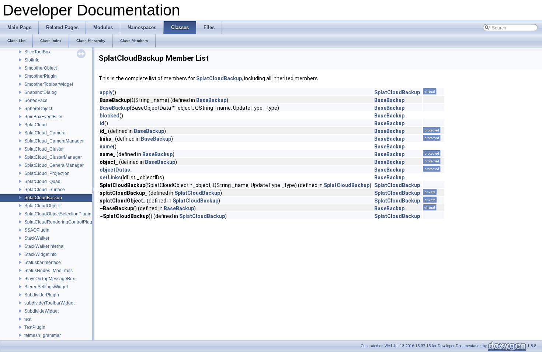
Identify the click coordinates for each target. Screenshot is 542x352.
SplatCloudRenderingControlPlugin (60, 222)
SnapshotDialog (40, 92)
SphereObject (38, 108)
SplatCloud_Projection (47, 173)
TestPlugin (34, 327)
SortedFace (36, 100)
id (102, 123)
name (106, 146)
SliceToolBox (37, 51)
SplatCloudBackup (43, 197)
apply (106, 92)
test (27, 319)
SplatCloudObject (42, 205)
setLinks (110, 177)
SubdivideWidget (41, 311)
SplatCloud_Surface (44, 189)
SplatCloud (35, 124)
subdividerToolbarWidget (49, 303)
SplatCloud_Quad (42, 181)
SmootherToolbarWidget (48, 84)
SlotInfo (31, 60)
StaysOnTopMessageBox (49, 278)
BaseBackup (211, 100)
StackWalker (36, 238)
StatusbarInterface (42, 262)
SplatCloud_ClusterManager (53, 157)
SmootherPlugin (40, 76)
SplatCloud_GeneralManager (54, 165)
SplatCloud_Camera (45, 132)
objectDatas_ (116, 170)
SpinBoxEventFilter (43, 116)
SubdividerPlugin (41, 295)
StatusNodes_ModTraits (48, 270)
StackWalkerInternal (44, 246)
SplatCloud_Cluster (44, 149)
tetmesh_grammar (42, 335)
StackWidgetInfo (40, 254)
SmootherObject (40, 68)
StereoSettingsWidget (46, 286)
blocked (109, 116)
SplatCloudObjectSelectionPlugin (57, 214)
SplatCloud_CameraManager (54, 141)
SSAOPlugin (36, 230)
